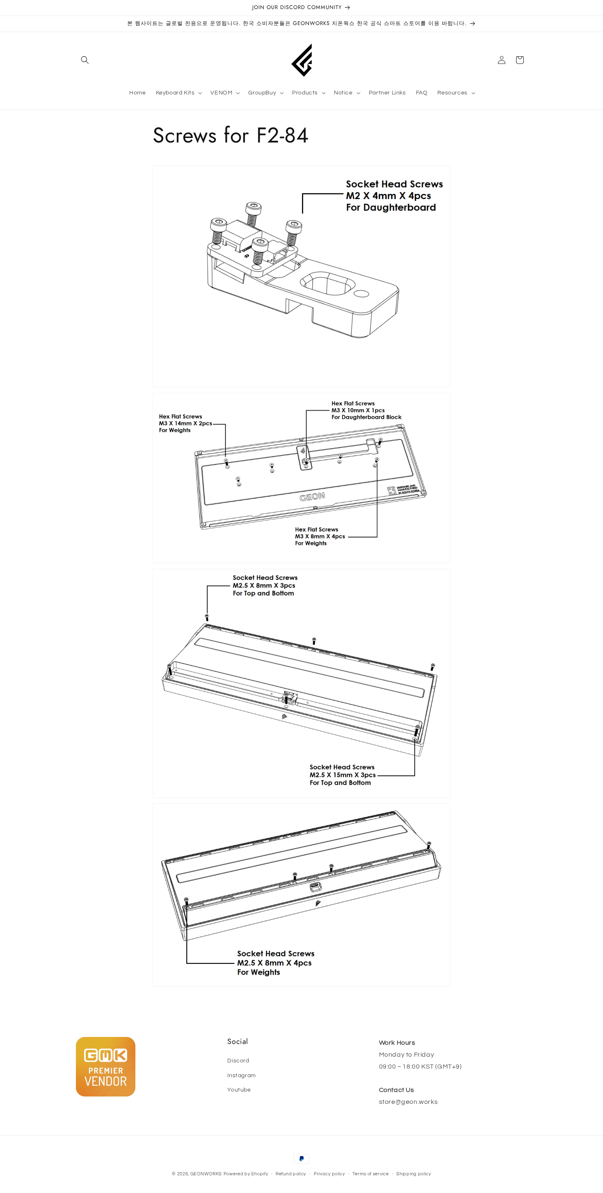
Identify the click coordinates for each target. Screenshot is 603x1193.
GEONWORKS (206, 1174)
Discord (238, 1061)
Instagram (241, 1075)
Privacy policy (329, 1174)
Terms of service (370, 1174)
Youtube (239, 1090)
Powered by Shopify (246, 1174)
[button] (85, 60)
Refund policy (291, 1174)
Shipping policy (413, 1174)
